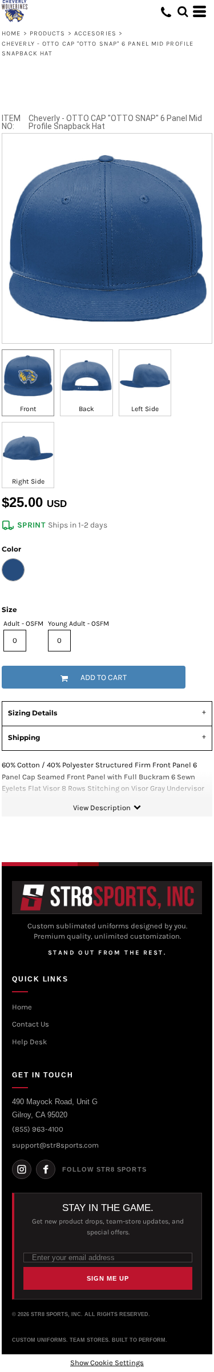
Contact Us (30, 1024)
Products (48, 33)
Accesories (95, 33)
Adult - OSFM (23, 623)
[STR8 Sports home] (107, 897)
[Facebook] (45, 1169)
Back (86, 409)
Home (11, 33)
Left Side (145, 409)
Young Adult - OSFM (78, 623)
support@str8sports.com (55, 1145)
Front (28, 409)
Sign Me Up (108, 1278)
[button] (182, 11)
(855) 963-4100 (37, 1129)
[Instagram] (21, 1169)
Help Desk (29, 1041)
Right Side (28, 481)
